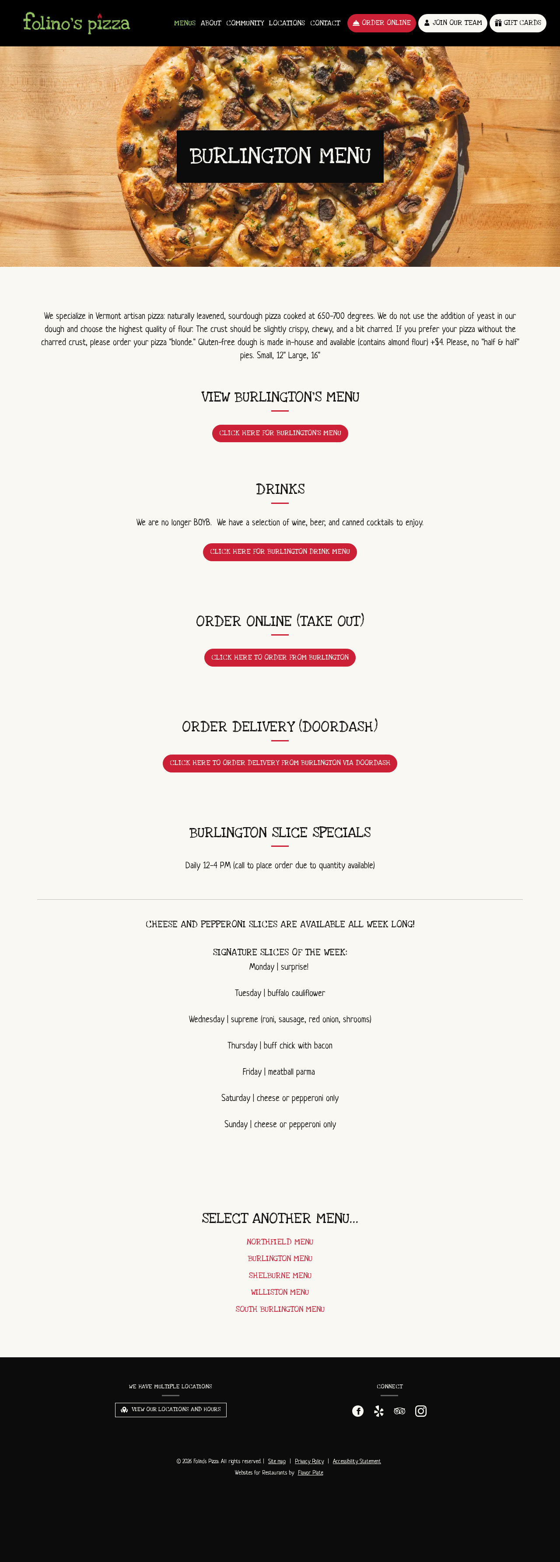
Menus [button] (185, 23)
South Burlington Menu (280, 1309)
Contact (325, 23)
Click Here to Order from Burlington (280, 657)
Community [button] (245, 23)
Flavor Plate (310, 1473)
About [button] (211, 23)
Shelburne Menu (280, 1276)
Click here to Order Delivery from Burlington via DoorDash (280, 763)
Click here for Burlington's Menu (280, 433)
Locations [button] (287, 23)
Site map (277, 1462)
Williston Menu (280, 1292)
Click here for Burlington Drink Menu (280, 551)
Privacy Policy (309, 1462)
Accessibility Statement (357, 1462)
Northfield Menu (280, 1242)
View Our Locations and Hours (175, 1409)
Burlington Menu (280, 1259)
